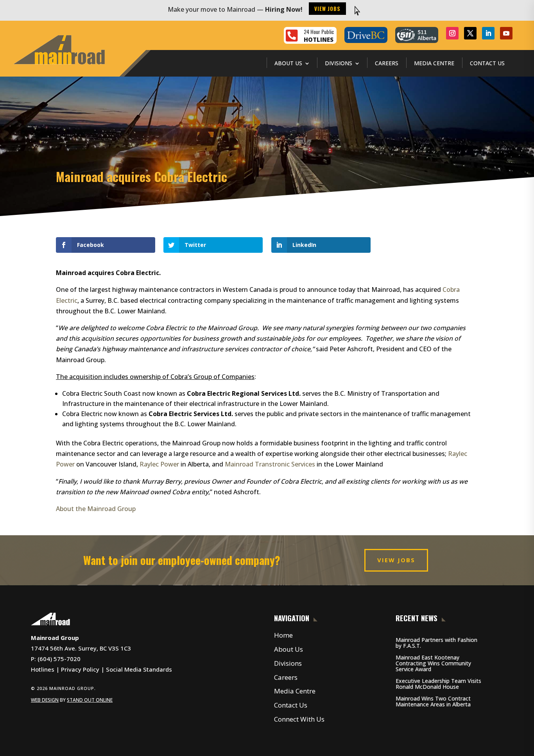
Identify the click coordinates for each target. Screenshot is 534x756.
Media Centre (434, 63)
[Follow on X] (470, 33)
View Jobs (327, 9)
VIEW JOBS (396, 560)
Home (283, 635)
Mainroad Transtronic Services (270, 464)
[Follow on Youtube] (506, 33)
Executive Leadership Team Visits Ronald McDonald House (438, 683)
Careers (386, 63)
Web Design (45, 700)
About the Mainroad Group (96, 508)
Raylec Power (159, 464)
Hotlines (42, 669)
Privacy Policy (80, 669)
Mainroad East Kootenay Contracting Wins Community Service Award (433, 663)
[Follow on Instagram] (452, 33)
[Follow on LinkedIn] (488, 33)
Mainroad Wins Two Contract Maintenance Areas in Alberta (433, 701)
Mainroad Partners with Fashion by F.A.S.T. (436, 642)
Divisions (338, 63)
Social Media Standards (139, 669)
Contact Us (487, 63)
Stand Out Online (90, 700)
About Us (288, 63)
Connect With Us (299, 719)
